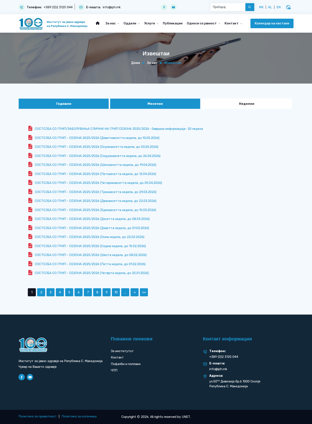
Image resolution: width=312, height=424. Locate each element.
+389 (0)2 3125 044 (58, 7)
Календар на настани (272, 23)
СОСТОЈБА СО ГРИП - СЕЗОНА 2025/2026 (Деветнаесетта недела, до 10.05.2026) (97, 138)
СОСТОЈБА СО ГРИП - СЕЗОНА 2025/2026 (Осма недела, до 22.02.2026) (89, 237)
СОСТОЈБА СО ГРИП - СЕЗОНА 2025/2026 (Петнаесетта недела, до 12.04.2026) (95, 174)
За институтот (122, 351)
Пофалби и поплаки (126, 364)
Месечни (155, 104)
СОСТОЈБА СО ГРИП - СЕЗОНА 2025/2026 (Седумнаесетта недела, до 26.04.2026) (97, 156)
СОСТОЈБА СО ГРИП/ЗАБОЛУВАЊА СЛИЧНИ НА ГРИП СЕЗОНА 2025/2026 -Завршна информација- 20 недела (119, 129)
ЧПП (114, 370)
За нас (110, 23)
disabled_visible (288, 7)
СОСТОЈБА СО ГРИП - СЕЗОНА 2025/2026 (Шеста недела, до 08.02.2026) (91, 255)
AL (270, 7)
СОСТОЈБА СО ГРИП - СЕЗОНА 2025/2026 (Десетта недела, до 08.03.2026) (92, 219)
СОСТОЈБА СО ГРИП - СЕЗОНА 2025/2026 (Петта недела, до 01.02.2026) (90, 264)
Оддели (130, 23)
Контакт (232, 23)
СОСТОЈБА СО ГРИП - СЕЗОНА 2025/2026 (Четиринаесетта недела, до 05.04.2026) (98, 183)
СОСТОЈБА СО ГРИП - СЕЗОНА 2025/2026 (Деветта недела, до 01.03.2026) (92, 228)
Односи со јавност (202, 23)
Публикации (173, 23)
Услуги (150, 23)
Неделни (246, 104)
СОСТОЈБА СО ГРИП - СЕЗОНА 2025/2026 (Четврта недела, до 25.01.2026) (92, 273)
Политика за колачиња (79, 416)
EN (279, 7)
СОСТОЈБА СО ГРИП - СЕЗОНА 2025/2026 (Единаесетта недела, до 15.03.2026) (95, 210)
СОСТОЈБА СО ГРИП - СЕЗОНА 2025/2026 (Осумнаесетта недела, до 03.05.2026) (96, 147)
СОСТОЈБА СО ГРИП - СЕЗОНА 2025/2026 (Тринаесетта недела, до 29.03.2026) (95, 192)
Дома (135, 63)
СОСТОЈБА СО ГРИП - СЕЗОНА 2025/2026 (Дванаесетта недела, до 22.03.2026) (95, 201)
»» (144, 292)
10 (116, 292)
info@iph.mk (112, 7)
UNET (186, 417)
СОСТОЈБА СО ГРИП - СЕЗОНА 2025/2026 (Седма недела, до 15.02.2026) (90, 246)
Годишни (63, 104)
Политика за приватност (37, 416)
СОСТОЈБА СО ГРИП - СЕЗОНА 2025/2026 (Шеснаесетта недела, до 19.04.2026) (95, 165)
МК (261, 7)
